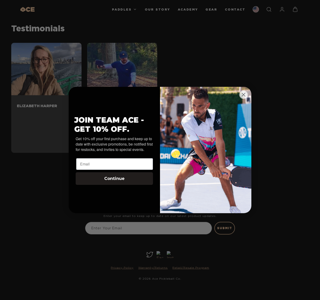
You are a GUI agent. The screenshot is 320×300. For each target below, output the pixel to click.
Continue (114, 178)
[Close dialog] (243, 95)
